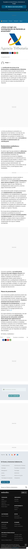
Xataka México (4, 534)
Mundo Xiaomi (4, 506)
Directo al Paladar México (6, 540)
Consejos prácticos (5, 465)
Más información (15, 547)
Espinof (15, 509)
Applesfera (3, 502)
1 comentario (5, 52)
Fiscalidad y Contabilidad (18, 337)
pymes (2, 472)
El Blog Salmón (17, 524)
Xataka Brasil (4, 536)
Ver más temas (5, 482)
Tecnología (16, 470)
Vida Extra (16, 501)
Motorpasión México (18, 540)
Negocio (3, 475)
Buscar (26, 487)
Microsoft (16, 21)
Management (4, 470)
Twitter (12, 53)
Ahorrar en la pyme (18, 475)
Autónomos (5, 21)
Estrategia (3, 468)
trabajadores (17, 477)
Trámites (8, 337)
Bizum (21, 21)
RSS (12, 454)
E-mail (17, 53)
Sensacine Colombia (18, 538)
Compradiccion (4, 528)
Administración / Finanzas (19, 465)
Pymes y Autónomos (18, 526)
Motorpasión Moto (18, 517)
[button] (7, 62)
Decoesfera (3, 526)
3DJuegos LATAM (18, 534)
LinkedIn (17, 454)
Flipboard (15, 53)
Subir (23, 492)
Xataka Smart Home (5, 504)
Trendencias (3, 524)
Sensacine (16, 507)
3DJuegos (16, 499)
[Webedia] (5, 493)
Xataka (2, 499)
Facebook (10, 53)
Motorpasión (17, 516)
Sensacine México (18, 536)
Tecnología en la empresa (6, 477)
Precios (10, 21)
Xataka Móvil (4, 501)
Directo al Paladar (4, 516)
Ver (14, 395)
